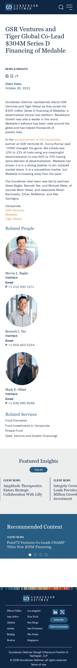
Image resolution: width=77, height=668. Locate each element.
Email (9, 283)
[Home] (21, 7)
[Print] (7, 76)
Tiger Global (13, 219)
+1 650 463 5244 (21, 345)
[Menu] (68, 7)
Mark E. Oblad (15, 389)
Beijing (11, 634)
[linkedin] (55, 612)
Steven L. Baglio (16, 273)
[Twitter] (62, 612)
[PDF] (11, 76)
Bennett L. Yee (15, 331)
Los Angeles (33, 610)
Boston (11, 640)
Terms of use (38, 664)
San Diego (32, 622)
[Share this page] (16, 76)
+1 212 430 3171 (21, 287)
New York (32, 616)
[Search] (60, 7)
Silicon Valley (14, 610)
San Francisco (35, 628)
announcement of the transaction (37, 140)
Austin (10, 628)
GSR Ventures (14, 210)
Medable (11, 215)
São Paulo (32, 634)
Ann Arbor (13, 616)
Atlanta (11, 622)
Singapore (33, 640)
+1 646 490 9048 (21, 403)
